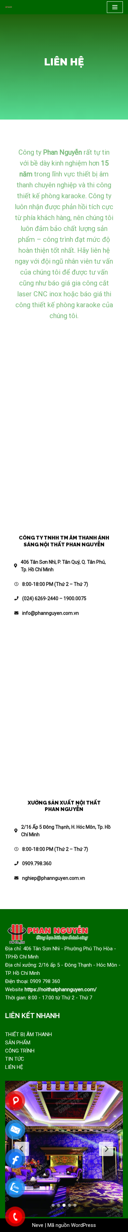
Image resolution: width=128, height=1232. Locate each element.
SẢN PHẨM (17, 1043)
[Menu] (115, 7)
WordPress (83, 1225)
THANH (43, 1034)
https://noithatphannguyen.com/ (61, 989)
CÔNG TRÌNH (19, 1051)
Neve (37, 1225)
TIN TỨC (14, 1059)
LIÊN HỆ (14, 1067)
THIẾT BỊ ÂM (20, 1034)
